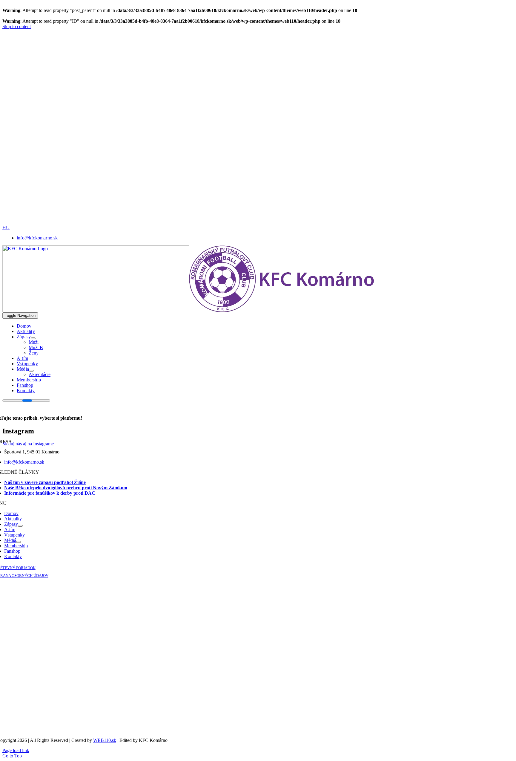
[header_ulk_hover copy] (207, 103)
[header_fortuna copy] (205, 62)
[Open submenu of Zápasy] (33, 338)
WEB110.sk (104, 740)
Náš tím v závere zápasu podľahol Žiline (45, 482)
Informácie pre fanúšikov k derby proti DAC (49, 493)
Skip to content (16, 26)
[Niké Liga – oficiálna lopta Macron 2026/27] (247, 223)
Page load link (15, 750)
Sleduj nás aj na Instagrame (28, 443)
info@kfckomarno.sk (24, 461)
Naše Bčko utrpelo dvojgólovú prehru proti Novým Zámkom (65, 487)
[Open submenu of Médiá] (31, 371)
